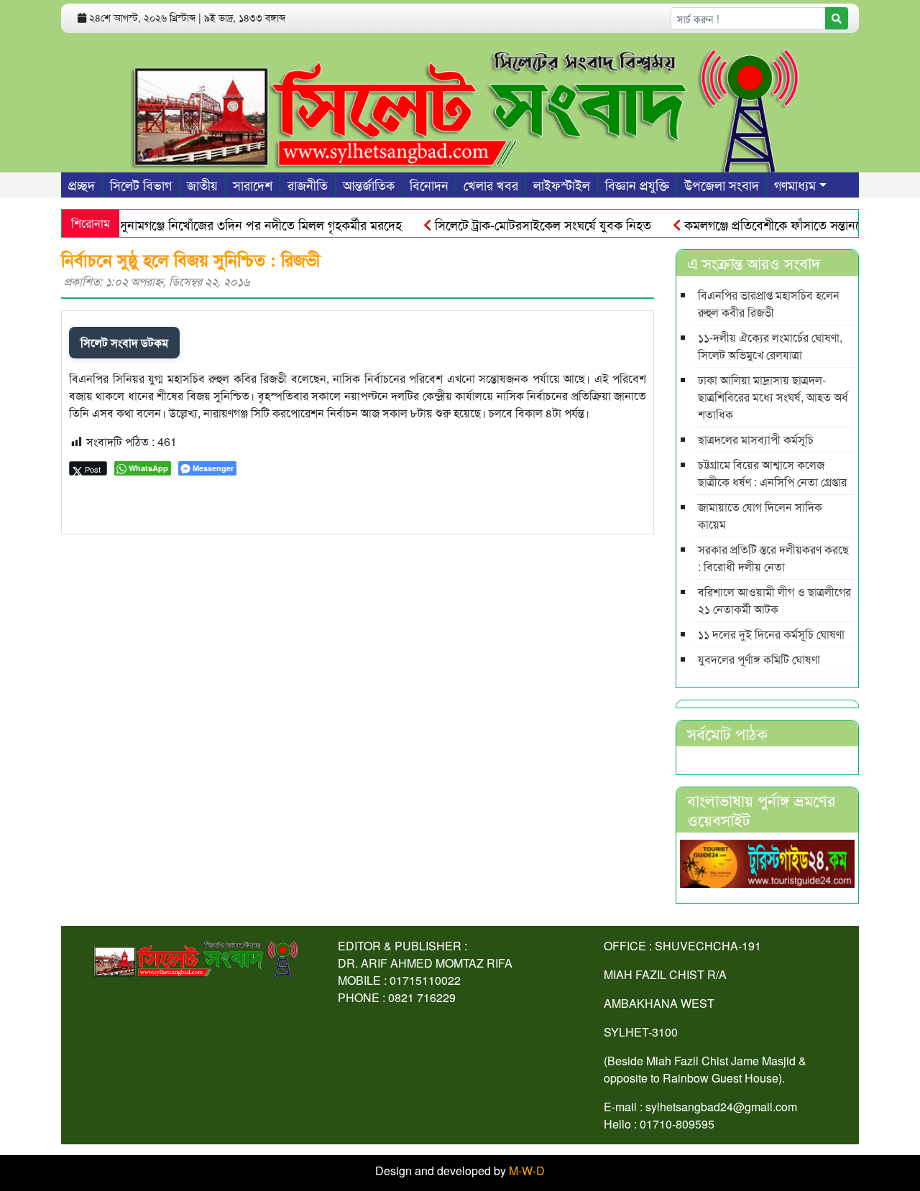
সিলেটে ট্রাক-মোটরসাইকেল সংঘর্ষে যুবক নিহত (525, 224)
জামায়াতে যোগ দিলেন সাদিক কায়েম (760, 515)
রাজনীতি (308, 184)
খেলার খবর (491, 184)
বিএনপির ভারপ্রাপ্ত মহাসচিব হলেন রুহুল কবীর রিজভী (769, 303)
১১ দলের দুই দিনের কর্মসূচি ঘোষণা (771, 634)
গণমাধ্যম (795, 184)
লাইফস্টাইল (561, 184)
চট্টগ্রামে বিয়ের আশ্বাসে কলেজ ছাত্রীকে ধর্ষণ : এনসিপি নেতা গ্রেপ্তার (772, 473)
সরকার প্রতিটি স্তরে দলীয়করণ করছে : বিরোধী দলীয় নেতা (773, 558)
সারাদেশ (252, 184)
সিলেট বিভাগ (141, 184)
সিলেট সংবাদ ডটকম (124, 342)
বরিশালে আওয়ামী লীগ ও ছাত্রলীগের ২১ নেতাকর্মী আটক (774, 600)
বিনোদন (429, 184)
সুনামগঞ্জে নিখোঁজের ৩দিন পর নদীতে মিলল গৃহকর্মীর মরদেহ (242, 224)
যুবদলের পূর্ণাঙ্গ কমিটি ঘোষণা (759, 659)
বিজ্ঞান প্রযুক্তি (637, 184)
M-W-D (527, 1170)
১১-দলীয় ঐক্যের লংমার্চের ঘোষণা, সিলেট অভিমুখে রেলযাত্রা (770, 346)
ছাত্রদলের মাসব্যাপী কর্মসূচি (756, 439)
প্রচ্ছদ (81, 184)
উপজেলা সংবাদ (721, 184)
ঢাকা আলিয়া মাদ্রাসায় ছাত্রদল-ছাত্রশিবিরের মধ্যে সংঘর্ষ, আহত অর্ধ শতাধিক (773, 396)
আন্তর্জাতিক (369, 184)
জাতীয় (202, 184)
